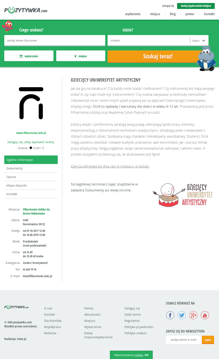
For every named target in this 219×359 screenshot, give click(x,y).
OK (146, 355)
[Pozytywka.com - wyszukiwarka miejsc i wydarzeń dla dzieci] (26, 11)
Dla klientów (53, 321)
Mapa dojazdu (16, 185)
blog (173, 14)
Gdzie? (128, 30)
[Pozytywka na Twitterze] (182, 315)
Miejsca (89, 321)
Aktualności (92, 314)
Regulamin (132, 321)
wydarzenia (132, 14)
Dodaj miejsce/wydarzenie (98, 335)
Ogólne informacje (19, 160)
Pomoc (89, 308)
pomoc (189, 14)
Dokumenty (14, 168)
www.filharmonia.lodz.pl (31, 133)
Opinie (11, 177)
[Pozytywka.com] (16, 306)
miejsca (155, 14)
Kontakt (11, 194)
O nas (48, 308)
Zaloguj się (132, 308)
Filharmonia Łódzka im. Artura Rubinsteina (36, 211)
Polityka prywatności (139, 327)
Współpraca (52, 327)
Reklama (50, 333)
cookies (138, 355)
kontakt (209, 14)
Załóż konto (132, 314)
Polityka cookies (135, 333)
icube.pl (21, 339)
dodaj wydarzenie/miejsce (196, 6)
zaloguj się (168, 6)
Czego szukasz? (31, 30)
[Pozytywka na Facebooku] (170, 315)
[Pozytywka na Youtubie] (205, 315)
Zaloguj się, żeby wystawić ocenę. (31, 142)
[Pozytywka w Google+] (193, 315)
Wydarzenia (92, 327)
